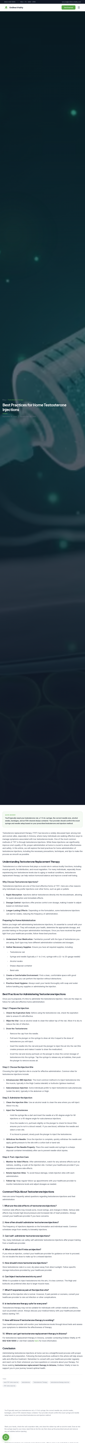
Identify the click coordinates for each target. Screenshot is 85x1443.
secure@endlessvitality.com (71, 2)
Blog (4, 400)
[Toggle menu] (79, 7)
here (37, 1341)
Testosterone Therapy (15, 400)
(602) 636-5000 (9, 2)
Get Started (68, 7)
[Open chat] (5, 1437)
